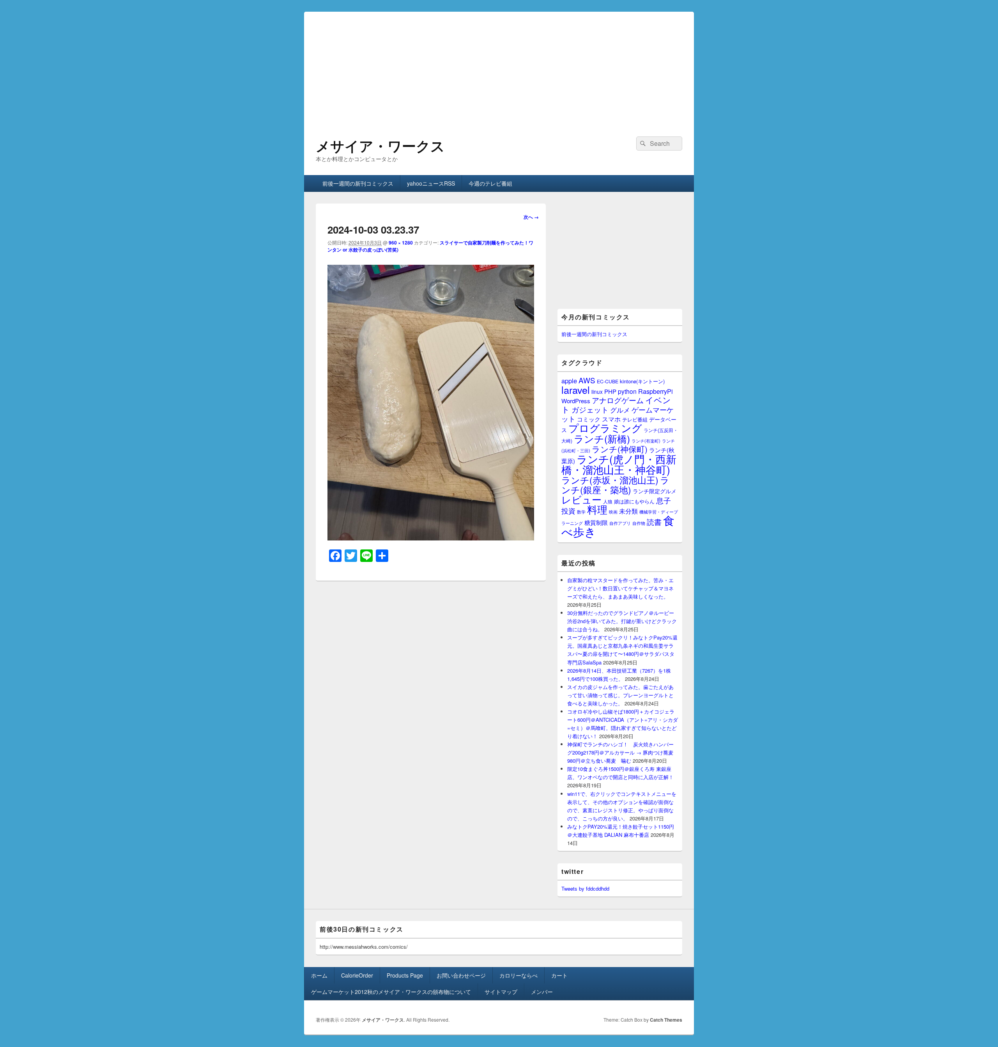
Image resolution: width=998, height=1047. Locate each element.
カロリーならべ (518, 975)
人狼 (607, 501)
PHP (610, 391)
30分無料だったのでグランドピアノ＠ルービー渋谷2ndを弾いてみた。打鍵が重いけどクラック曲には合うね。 (622, 621)
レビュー (581, 499)
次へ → (531, 216)
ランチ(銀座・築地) (615, 484)
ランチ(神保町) (620, 449)
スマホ (611, 419)
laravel (575, 390)
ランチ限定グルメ (654, 491)
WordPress (575, 401)
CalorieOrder (357, 975)
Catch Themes (666, 1019)
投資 (568, 511)
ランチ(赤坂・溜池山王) (609, 479)
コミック (588, 419)
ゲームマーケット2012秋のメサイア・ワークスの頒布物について (391, 992)
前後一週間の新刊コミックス (357, 183)
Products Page (405, 975)
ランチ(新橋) (602, 438)
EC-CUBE (607, 381)
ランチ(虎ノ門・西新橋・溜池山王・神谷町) (618, 464)
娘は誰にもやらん (634, 501)
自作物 (638, 523)
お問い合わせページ (461, 975)
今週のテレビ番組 (490, 183)
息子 (663, 500)
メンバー (542, 992)
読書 (654, 521)
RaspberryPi (655, 391)
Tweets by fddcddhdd (585, 888)
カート (559, 975)
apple (569, 380)
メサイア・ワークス (380, 145)
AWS (587, 380)
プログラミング (605, 427)
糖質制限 (596, 522)
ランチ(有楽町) (646, 441)
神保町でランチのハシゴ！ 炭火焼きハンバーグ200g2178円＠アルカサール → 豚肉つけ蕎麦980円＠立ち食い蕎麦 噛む (620, 752)
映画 (613, 511)
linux (597, 391)
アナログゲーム (618, 400)
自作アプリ (620, 523)
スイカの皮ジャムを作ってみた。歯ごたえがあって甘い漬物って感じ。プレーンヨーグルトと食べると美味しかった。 (620, 695)
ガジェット (590, 409)
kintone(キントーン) (642, 381)
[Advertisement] (499, 66)
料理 (597, 509)
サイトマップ (501, 992)
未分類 (628, 511)
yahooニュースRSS (431, 183)
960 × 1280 (401, 242)
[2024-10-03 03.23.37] (430, 537)
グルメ (620, 410)
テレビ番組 (635, 419)
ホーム (319, 975)
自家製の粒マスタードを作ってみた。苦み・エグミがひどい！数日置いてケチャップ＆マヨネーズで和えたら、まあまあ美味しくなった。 (620, 588)
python (627, 391)
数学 (581, 511)
